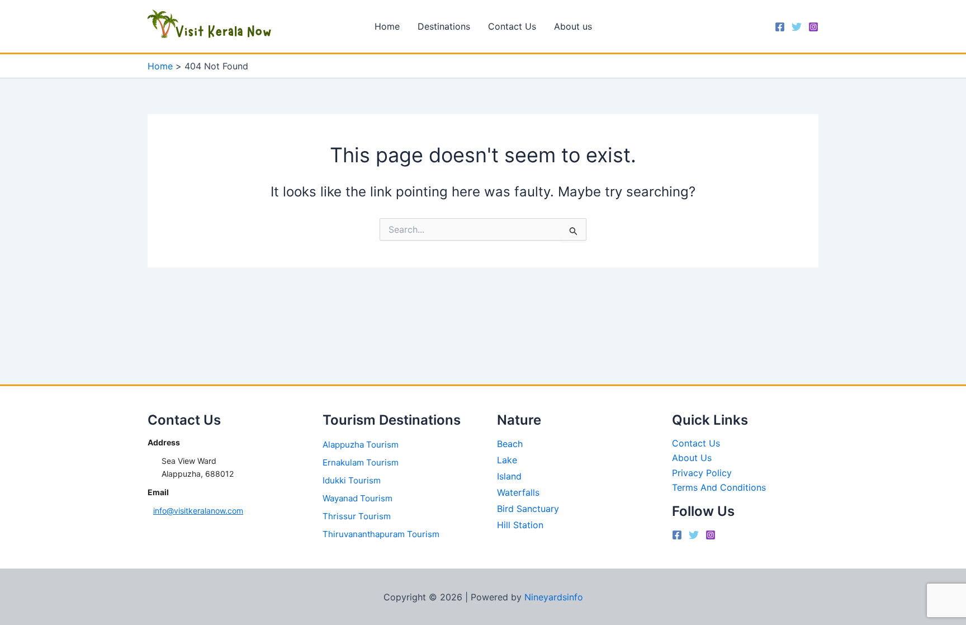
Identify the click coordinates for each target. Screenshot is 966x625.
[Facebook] (780, 27)
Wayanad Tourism (357, 498)
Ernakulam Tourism (361, 462)
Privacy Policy (702, 472)
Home (387, 26)
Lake (507, 460)
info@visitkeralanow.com (198, 510)
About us (573, 26)
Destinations (444, 26)
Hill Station (520, 524)
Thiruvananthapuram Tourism (381, 534)
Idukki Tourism (352, 480)
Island (509, 476)
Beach (510, 443)
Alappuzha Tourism (361, 444)
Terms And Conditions (719, 487)
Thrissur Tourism (357, 516)
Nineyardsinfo (553, 597)
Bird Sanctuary (528, 508)
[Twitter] (797, 27)
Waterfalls (518, 492)
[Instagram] (813, 27)
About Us (692, 457)
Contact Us (512, 26)
